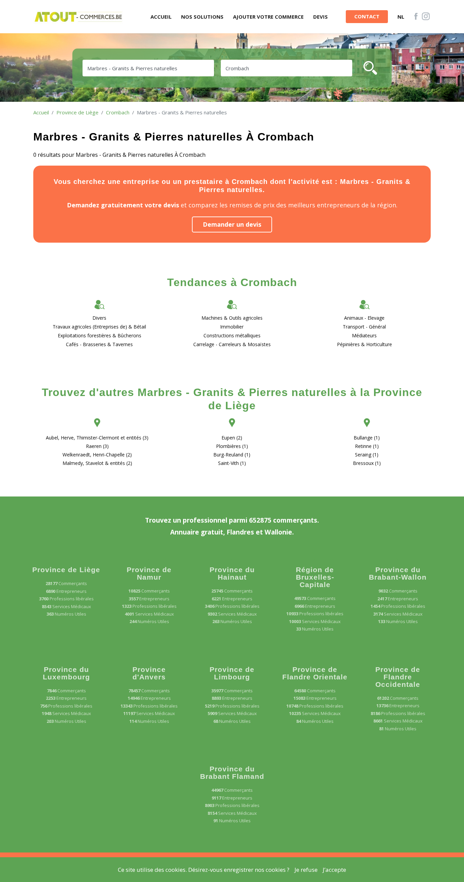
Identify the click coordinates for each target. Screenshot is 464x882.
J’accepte (334, 870)
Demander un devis (232, 224)
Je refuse (306, 870)
